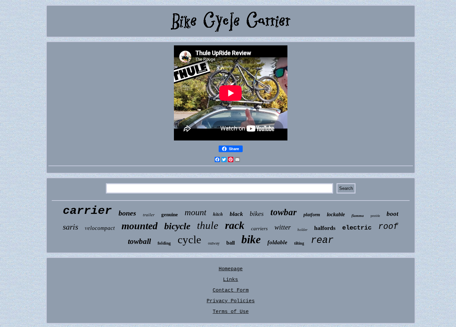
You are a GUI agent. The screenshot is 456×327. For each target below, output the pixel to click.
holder (302, 230)
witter (282, 227)
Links (230, 280)
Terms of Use (231, 312)
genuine (169, 214)
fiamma (358, 216)
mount (195, 212)
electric (357, 228)
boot (392, 213)
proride (375, 216)
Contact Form (231, 290)
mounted (140, 225)
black (236, 214)
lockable (336, 214)
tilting (299, 243)
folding (164, 243)
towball (139, 241)
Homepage (231, 269)
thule (207, 225)
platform (311, 214)
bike (251, 239)
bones (127, 213)
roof (388, 227)
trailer (149, 214)
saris (70, 227)
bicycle (177, 226)
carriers (259, 228)
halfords (324, 228)
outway (214, 243)
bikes (257, 213)
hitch (218, 214)
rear (322, 240)
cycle (189, 240)
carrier (87, 211)
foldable (277, 242)
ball (230, 243)
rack (234, 225)
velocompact (100, 228)
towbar (283, 212)
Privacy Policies (231, 301)
